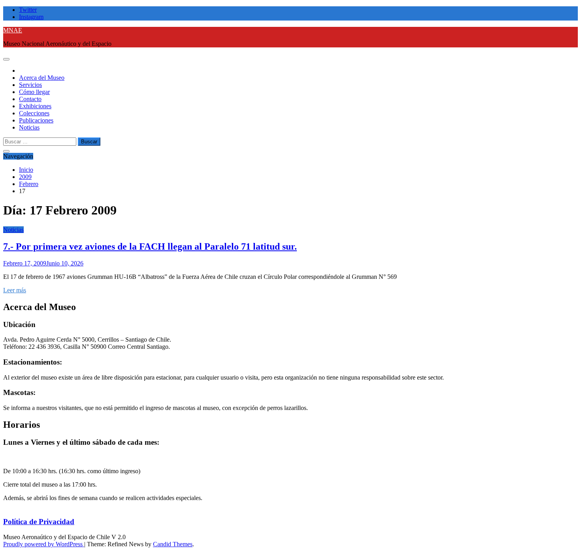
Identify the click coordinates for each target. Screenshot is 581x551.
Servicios (30, 84)
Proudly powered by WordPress (43, 544)
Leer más (14, 290)
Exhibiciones (35, 106)
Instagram (31, 16)
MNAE (12, 30)
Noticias (29, 127)
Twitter (28, 9)
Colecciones (34, 113)
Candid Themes (172, 544)
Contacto (30, 99)
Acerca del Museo (41, 77)
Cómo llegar (34, 91)
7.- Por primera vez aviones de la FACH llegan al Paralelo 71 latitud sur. (150, 246)
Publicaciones (36, 120)
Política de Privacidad (38, 521)
